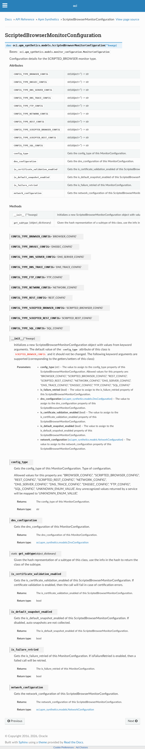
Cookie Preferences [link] (63, 747)
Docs (8, 19)
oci (75, 5)
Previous (16, 721)
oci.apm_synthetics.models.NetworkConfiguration (65, 709)
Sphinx (23, 742)
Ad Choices (82, 747)
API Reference (24, 19)
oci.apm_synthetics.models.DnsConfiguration (62, 542)
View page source (127, 19)
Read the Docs (73, 742)
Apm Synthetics (48, 19)
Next (131, 721)
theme (43, 742)
